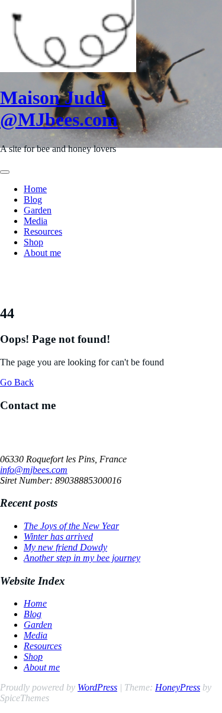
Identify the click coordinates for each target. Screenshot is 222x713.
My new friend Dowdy (65, 547)
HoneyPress (177, 687)
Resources (43, 231)
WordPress (97, 687)
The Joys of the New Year (71, 526)
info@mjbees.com (33, 470)
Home (35, 189)
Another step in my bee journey (82, 558)
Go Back (17, 382)
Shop (33, 242)
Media (35, 221)
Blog (33, 200)
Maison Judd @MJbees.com (59, 108)
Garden (38, 210)
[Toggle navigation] (4, 172)
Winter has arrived (58, 536)
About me (42, 253)
